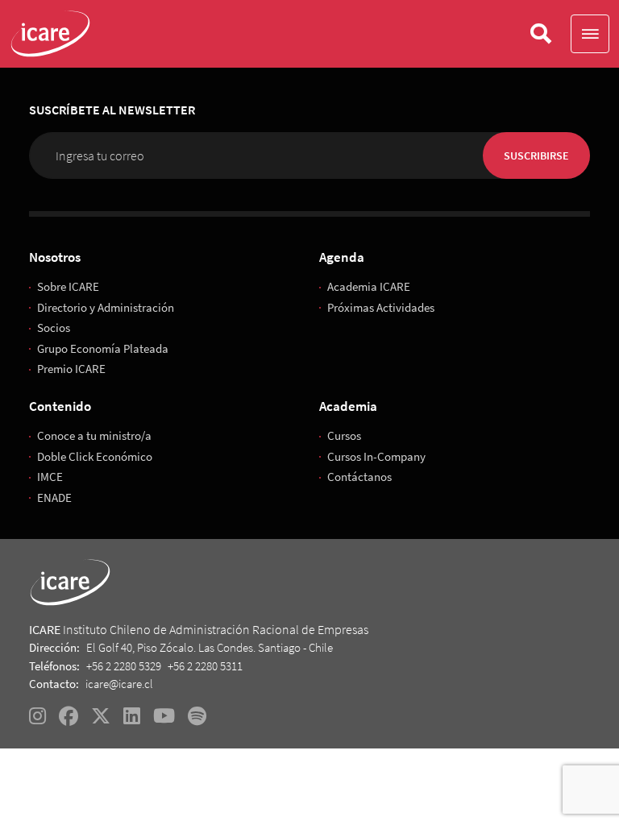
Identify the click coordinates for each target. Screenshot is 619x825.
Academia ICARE (368, 286)
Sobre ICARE (68, 286)
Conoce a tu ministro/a (94, 435)
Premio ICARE (71, 368)
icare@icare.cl (119, 683)
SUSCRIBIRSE (536, 155)
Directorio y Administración (105, 307)
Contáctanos (359, 476)
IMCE (50, 476)
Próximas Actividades (380, 307)
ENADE (54, 497)
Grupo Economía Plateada (102, 348)
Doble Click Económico (94, 456)
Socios (53, 327)
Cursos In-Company (376, 456)
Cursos (344, 435)
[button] (590, 34)
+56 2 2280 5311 (205, 666)
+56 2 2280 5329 (123, 666)
